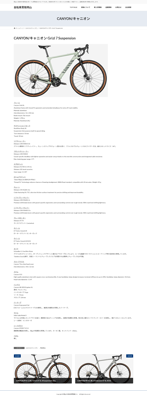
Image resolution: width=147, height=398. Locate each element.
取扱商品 (43, 348)
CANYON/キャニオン (32, 348)
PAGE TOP (141, 384)
